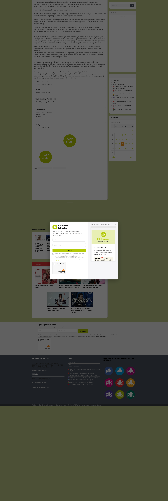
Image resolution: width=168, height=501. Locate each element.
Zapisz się (69, 250)
